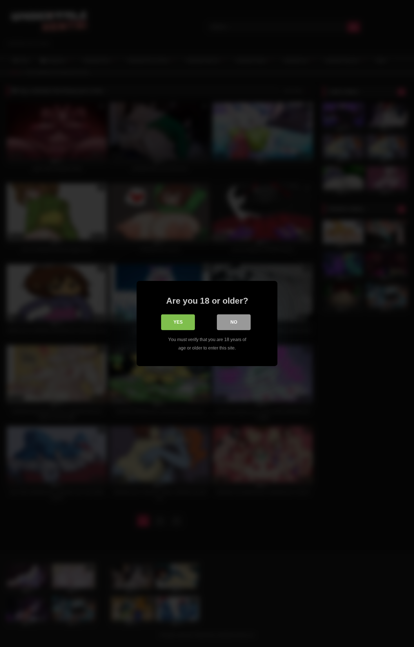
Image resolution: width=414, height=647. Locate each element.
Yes (178, 322)
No (233, 322)
